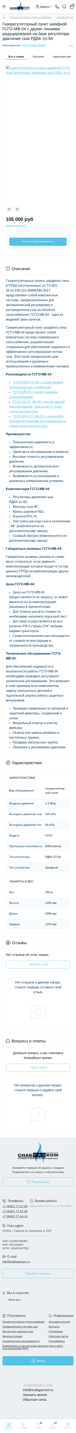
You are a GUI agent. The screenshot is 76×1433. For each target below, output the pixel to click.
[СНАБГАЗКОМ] (38, 1152)
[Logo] (20, 6)
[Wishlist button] (9, 209)
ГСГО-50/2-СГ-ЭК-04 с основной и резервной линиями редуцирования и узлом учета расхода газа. (37, 421)
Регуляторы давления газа (17, 1331)
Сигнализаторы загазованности (21, 1341)
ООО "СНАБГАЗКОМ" (34, 45)
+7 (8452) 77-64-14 (15, 1216)
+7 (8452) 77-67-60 (15, 1206)
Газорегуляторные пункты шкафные (30, 17)
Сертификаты (57, 1341)
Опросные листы (58, 1336)
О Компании (56, 1331)
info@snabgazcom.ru (16, 1261)
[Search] (64, 7)
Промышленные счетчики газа (20, 1326)
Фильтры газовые (12, 1336)
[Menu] (4, 6)
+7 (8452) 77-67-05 (15, 1211)
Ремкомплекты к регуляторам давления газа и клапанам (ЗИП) (25, 1347)
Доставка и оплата (59, 1321)
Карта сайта (56, 1346)
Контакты (54, 1326)
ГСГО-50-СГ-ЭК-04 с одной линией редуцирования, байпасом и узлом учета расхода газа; (37, 406)
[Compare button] (17, 209)
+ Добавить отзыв (38, 964)
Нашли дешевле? (16, 225)
